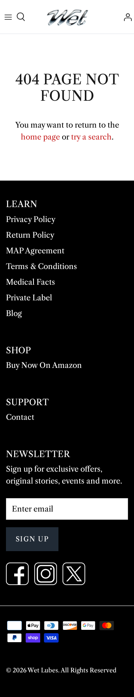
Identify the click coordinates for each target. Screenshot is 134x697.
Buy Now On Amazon (44, 365)
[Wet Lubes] (67, 17)
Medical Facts (30, 282)
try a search (91, 136)
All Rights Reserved (89, 670)
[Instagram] (45, 573)
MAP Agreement (35, 250)
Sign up (32, 539)
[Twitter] (74, 573)
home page (40, 136)
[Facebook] (17, 573)
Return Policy (30, 235)
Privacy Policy (30, 219)
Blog (14, 313)
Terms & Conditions (41, 266)
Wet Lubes (43, 670)
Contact (20, 417)
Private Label (29, 297)
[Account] (126, 17)
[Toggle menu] (8, 17)
